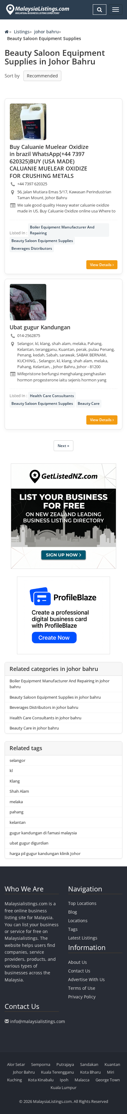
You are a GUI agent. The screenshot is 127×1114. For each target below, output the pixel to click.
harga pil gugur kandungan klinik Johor (45, 853)
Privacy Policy (82, 997)
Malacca (82, 1080)
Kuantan (112, 1064)
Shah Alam (19, 791)
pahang (16, 812)
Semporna (40, 1064)
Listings (22, 32)
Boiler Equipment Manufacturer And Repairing (62, 230)
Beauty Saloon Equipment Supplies (42, 240)
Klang (15, 781)
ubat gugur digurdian (29, 843)
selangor (17, 760)
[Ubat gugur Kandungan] (28, 302)
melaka (16, 801)
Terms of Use (81, 988)
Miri (110, 1072)
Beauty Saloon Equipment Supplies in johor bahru (55, 697)
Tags (73, 929)
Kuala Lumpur (63, 1087)
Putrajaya (65, 1064)
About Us (77, 962)
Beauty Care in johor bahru (34, 728)
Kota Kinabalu (41, 1080)
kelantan (18, 822)
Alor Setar (16, 1064)
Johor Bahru (24, 1072)
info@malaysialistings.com (37, 1021)
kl (11, 770)
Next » (63, 445)
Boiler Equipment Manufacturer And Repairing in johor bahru (59, 683)
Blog (72, 912)
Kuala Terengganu (57, 1072)
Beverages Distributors (31, 248)
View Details (101, 264)
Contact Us (79, 971)
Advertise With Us (86, 979)
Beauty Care (89, 403)
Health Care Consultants (52, 395)
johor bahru (46, 32)
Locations (78, 920)
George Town (108, 1080)
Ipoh (64, 1080)
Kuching (14, 1080)
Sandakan (89, 1064)
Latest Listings (82, 938)
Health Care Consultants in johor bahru (45, 718)
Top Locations (82, 903)
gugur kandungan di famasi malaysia (43, 833)
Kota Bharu (90, 1072)
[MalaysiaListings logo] (37, 9)
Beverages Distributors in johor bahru (44, 707)
